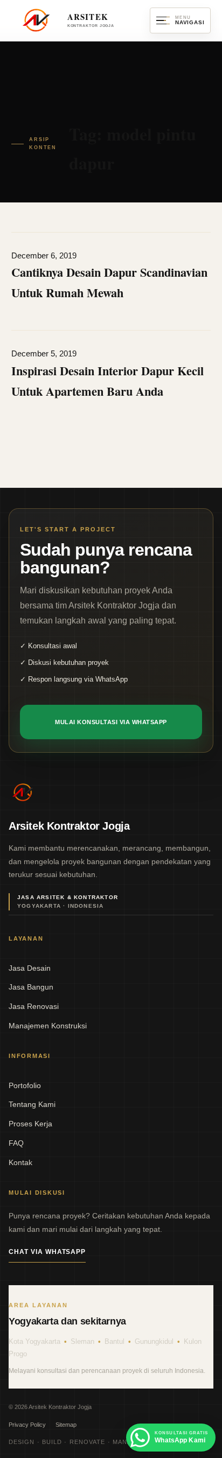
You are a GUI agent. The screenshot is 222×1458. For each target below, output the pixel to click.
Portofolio (25, 1085)
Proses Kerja (30, 1123)
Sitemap (66, 1424)
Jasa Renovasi (34, 1006)
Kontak (20, 1162)
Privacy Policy (27, 1424)
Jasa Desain (30, 968)
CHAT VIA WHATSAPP (47, 1252)
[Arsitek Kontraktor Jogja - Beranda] (23, 792)
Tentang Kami (32, 1104)
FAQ (16, 1143)
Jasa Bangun (31, 987)
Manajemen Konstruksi (48, 1025)
